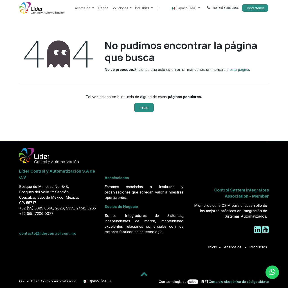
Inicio (144, 107)
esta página (239, 69)
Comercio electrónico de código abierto (239, 282)
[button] (144, 273)
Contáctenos (255, 8)
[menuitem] (84, 8)
